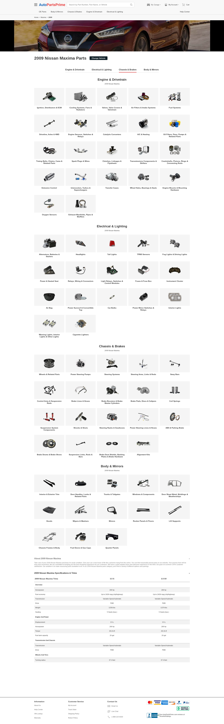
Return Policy (73, 718)
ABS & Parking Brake (175, 428)
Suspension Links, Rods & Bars (80, 456)
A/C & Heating (143, 134)
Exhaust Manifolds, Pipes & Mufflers (80, 216)
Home (36, 17)
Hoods (49, 521)
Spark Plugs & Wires (81, 161)
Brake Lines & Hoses (80, 401)
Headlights (80, 254)
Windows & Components (143, 494)
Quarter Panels (112, 548)
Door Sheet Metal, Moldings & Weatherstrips (175, 495)
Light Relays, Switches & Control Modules (112, 282)
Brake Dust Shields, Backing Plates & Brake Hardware (112, 456)
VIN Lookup (38, 714)
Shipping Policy (73, 714)
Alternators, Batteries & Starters (49, 255)
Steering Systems (112, 374)
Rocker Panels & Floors (143, 521)
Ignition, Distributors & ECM (49, 108)
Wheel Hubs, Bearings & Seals (143, 188)
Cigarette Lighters (81, 335)
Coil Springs (174, 401)
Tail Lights (112, 254)
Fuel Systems (175, 108)
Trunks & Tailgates (112, 494)
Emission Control (49, 188)
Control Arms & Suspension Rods (49, 402)
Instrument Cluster (175, 281)
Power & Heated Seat (49, 281)
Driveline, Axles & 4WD (49, 134)
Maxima (43, 17)
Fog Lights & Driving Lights (174, 254)
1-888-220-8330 (117, 717)
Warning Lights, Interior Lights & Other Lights (49, 336)
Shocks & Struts (81, 428)
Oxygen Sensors (49, 215)
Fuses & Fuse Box (143, 281)
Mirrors (112, 521)
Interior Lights (175, 308)
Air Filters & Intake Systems (143, 108)
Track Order (72, 709)
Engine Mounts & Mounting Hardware (175, 189)
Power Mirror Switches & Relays (143, 309)
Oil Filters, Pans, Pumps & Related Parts (174, 135)
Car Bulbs (112, 308)
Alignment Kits (143, 455)
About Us (37, 705)
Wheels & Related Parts (49, 374)
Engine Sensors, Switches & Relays (80, 135)
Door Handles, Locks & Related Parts (81, 495)
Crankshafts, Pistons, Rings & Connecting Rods (175, 162)
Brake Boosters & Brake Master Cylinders (112, 402)
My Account (72, 705)
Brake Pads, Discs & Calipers (143, 401)
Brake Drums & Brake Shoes (49, 455)
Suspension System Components (49, 429)
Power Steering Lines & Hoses (143, 428)
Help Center (38, 709)
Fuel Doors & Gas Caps (80, 548)
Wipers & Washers (81, 521)
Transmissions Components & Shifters (143, 162)
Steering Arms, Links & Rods (143, 374)
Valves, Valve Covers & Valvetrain (112, 109)
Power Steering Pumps (81, 374)
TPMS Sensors (143, 254)
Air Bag (49, 308)
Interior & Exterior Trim (49, 494)
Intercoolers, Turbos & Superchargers (80, 189)
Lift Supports (175, 521)
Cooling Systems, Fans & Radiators (80, 109)
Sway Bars (174, 374)
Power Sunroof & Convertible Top (80, 309)
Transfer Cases (112, 188)
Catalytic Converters (112, 134)
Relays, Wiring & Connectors (80, 281)
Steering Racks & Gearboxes (112, 428)
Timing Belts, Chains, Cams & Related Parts (49, 162)
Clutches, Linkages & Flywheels (112, 162)
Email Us (114, 706)
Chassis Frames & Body (49, 548)
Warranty (37, 718)
